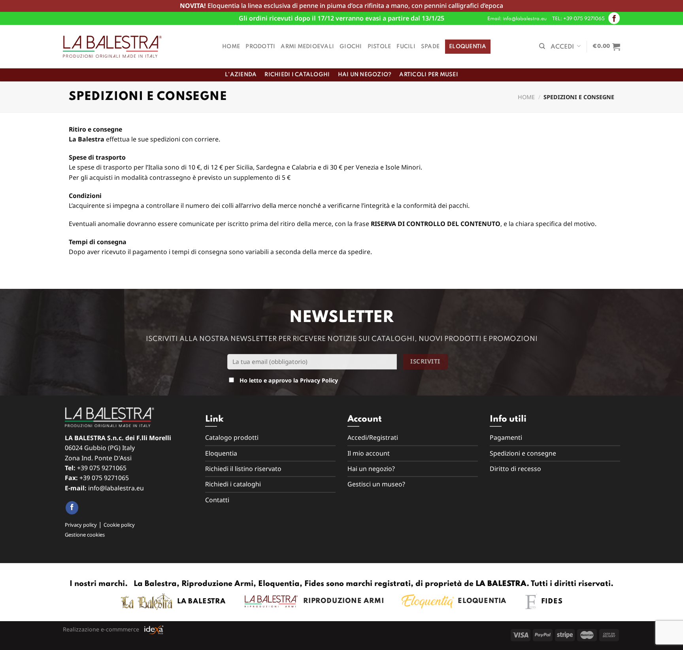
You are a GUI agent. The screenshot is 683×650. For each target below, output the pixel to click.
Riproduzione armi (341, 601)
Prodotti (260, 46)
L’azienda (241, 74)
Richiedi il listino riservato (243, 468)
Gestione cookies (85, 534)
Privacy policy (81, 524)
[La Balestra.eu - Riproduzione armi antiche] (112, 47)
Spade (430, 46)
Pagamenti (506, 437)
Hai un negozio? (365, 74)
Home (231, 46)
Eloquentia (468, 46)
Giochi (351, 46)
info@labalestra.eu (116, 488)
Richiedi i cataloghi (297, 74)
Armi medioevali (307, 46)
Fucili (405, 46)
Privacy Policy (319, 380)
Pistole (379, 46)
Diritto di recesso (515, 468)
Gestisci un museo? (376, 484)
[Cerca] (542, 46)
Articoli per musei (428, 74)
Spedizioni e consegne (523, 453)
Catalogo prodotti (231, 437)
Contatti (217, 500)
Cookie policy (119, 524)
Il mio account (368, 453)
